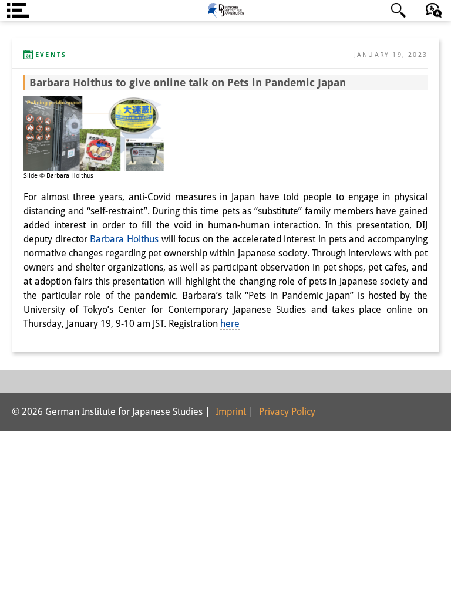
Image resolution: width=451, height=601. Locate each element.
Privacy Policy (287, 411)
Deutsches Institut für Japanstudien (225, 10)
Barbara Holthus (124, 239)
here (230, 323)
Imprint (231, 411)
